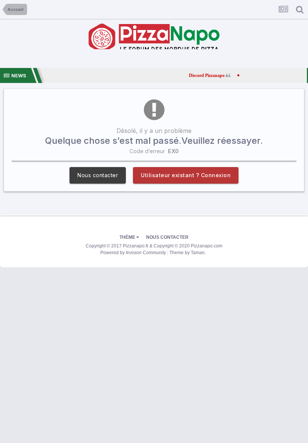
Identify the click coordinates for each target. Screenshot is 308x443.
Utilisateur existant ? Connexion (186, 175)
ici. (217, 75)
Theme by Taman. (187, 252)
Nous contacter (97, 175)
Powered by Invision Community (133, 252)
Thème (127, 237)
